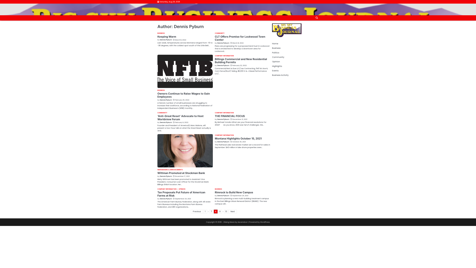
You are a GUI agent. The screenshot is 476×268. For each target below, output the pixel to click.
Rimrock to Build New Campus (234, 192)
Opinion (182, 189)
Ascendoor (243, 222)
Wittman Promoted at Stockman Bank (181, 173)
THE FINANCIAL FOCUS (230, 116)
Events (275, 70)
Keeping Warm (166, 36)
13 (226, 211)
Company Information (224, 56)
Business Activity (280, 75)
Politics (275, 52)
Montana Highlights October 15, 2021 (238, 138)
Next (232, 211)
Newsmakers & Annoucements (170, 170)
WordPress (265, 222)
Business (161, 33)
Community (220, 33)
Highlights (277, 66)
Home (275, 43)
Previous (197, 211)
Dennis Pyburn (166, 40)
